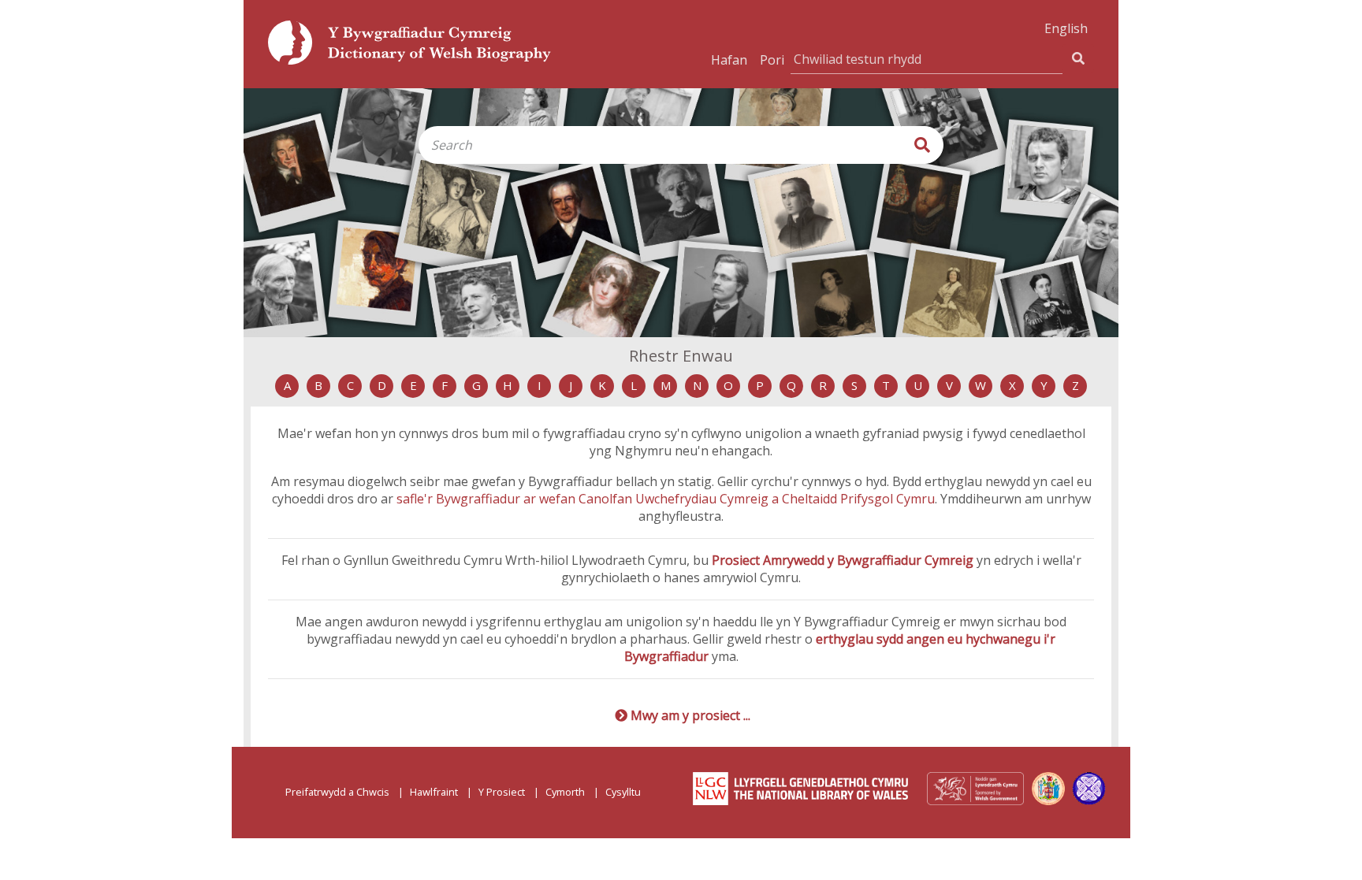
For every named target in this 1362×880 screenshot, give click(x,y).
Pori (772, 60)
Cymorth (565, 792)
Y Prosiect (501, 792)
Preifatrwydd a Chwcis (337, 792)
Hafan (729, 60)
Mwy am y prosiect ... (690, 715)
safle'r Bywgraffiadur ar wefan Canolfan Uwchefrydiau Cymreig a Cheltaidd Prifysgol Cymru (665, 498)
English (1066, 28)
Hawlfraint (434, 792)
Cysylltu (623, 792)
